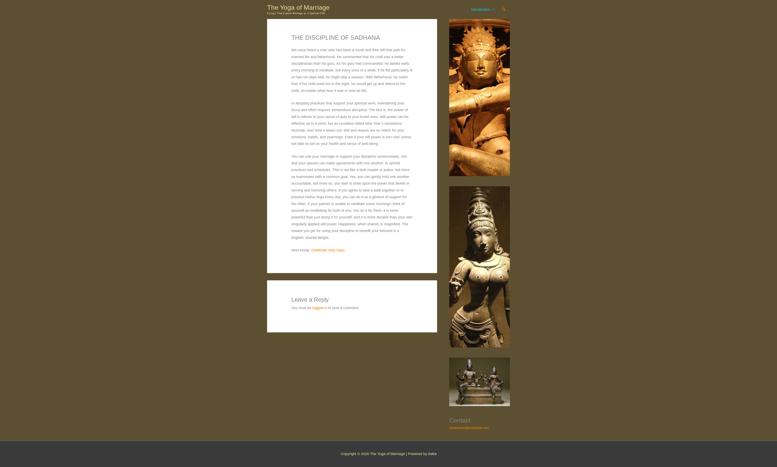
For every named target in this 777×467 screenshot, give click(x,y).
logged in (319, 308)
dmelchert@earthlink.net (469, 428)
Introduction (480, 9)
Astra (432, 454)
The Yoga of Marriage (298, 7)
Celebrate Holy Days (328, 250)
